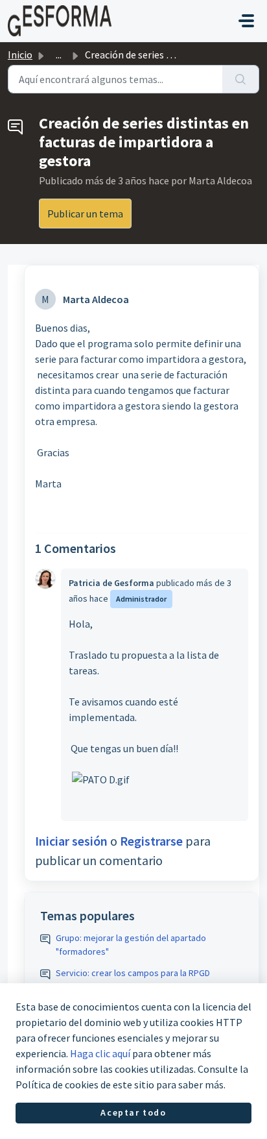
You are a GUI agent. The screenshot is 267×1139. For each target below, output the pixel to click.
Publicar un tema (85, 213)
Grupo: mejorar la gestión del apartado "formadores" (131, 944)
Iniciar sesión (71, 841)
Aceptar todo (133, 1112)
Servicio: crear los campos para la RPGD (133, 973)
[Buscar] (240, 79)
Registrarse (151, 841)
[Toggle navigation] (246, 20)
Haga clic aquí (100, 1053)
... (59, 54)
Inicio (20, 54)
